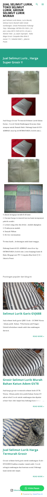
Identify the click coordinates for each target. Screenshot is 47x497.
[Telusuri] (36, 4)
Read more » (38, 336)
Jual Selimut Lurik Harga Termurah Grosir (20, 452)
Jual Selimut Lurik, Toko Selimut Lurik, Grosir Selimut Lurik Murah (18, 10)
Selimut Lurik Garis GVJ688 (22, 313)
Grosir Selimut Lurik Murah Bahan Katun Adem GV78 (22, 382)
